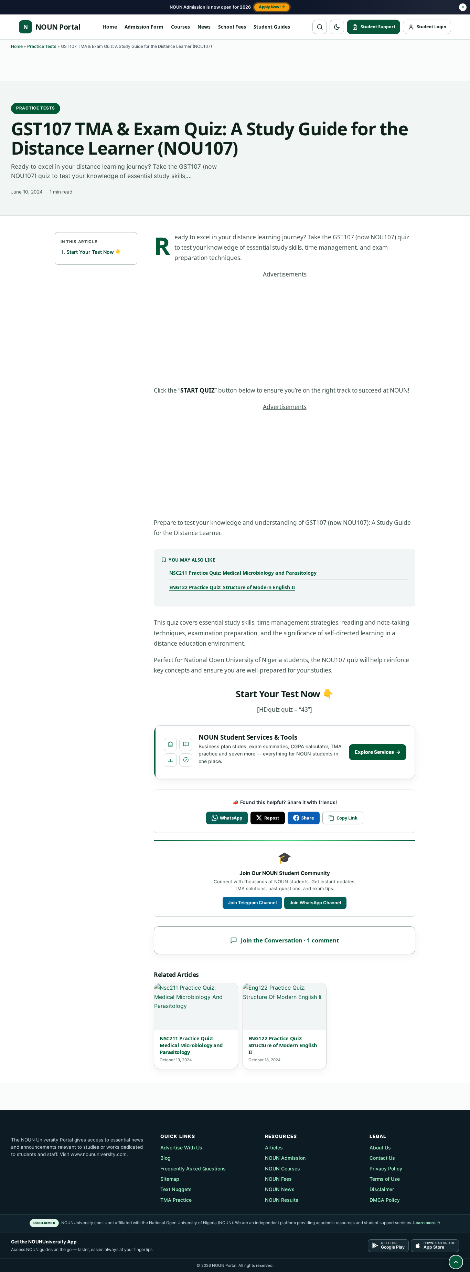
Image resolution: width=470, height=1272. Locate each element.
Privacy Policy (386, 1168)
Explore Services (377, 752)
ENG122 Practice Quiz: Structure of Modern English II (232, 587)
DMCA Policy (385, 1200)
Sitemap (169, 1179)
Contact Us (382, 1158)
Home (110, 26)
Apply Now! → (272, 6)
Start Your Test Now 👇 (93, 252)
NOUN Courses (282, 1168)
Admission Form (144, 26)
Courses (180, 26)
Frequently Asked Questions (193, 1168)
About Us (380, 1147)
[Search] (319, 27)
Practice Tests (41, 46)
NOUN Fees (278, 1179)
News (204, 26)
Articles (274, 1147)
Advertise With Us (181, 1147)
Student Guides (272, 26)
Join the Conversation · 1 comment (290, 940)
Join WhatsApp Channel (315, 902)
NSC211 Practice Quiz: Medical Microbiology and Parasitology (243, 573)
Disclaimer (382, 1189)
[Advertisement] (284, 334)
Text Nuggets (176, 1189)
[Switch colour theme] (337, 27)
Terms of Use (385, 1179)
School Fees (232, 26)
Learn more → (426, 1222)
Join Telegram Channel (252, 902)
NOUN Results (281, 1200)
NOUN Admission (285, 1158)
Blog (165, 1158)
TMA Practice (176, 1200)
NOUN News (280, 1189)
